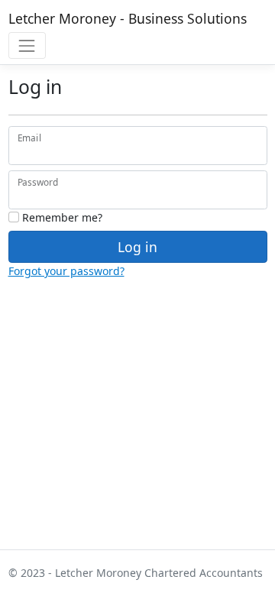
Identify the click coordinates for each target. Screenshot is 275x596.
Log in (137, 247)
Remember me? (60, 217)
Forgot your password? (66, 271)
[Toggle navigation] (27, 45)
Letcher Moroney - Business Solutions (127, 18)
